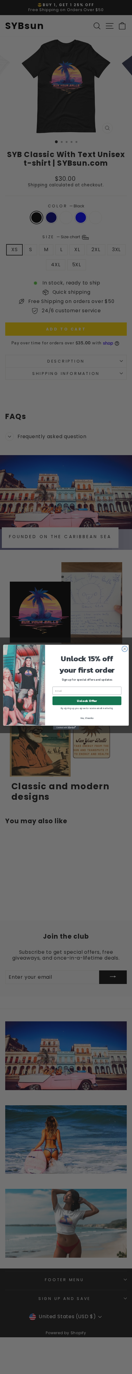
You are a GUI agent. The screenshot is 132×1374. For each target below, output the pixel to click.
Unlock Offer (87, 700)
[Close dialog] (124, 648)
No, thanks (86, 718)
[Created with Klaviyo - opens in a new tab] (66, 727)
